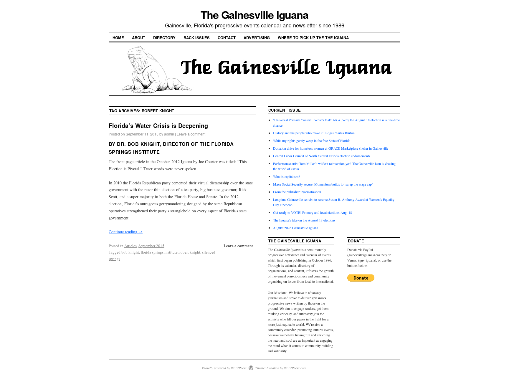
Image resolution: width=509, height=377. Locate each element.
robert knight (189, 252)
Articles (130, 245)
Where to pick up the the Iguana (313, 37)
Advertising (257, 37)
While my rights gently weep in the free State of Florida (312, 140)
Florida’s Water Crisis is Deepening (158, 125)
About (138, 37)
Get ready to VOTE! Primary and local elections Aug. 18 (312, 212)
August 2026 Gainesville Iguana (295, 227)
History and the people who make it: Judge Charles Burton (314, 132)
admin (169, 133)
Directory (164, 37)
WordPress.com (295, 368)
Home (118, 37)
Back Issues (197, 37)
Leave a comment (191, 133)
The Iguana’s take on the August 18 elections (304, 220)
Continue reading (126, 231)
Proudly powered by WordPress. (224, 368)
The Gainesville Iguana (254, 14)
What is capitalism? (286, 176)
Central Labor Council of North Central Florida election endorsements (321, 155)
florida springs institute (159, 252)
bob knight (130, 252)
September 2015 (151, 245)
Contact (227, 37)
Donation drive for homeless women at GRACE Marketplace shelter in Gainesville (330, 148)
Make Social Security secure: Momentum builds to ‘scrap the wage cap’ (323, 184)
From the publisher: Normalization (297, 191)
